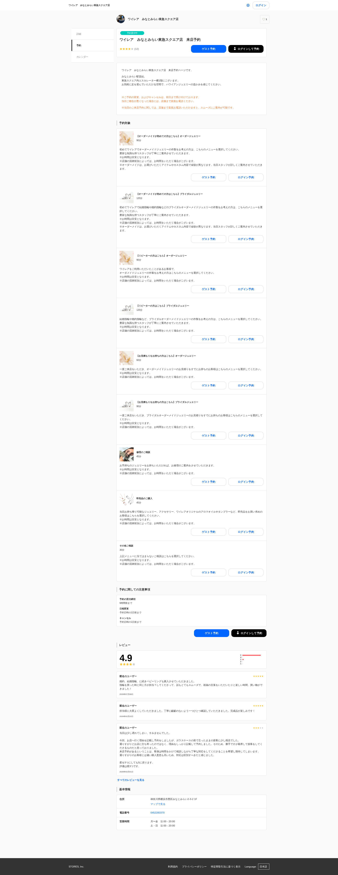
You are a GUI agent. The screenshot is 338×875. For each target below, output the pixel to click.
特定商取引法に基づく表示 (225, 866)
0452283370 (158, 812)
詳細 (78, 34)
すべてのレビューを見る (130, 780)
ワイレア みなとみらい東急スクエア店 (89, 5)
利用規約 (173, 866)
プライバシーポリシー (194, 866)
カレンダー (82, 56)
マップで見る (158, 804)
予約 (78, 45)
